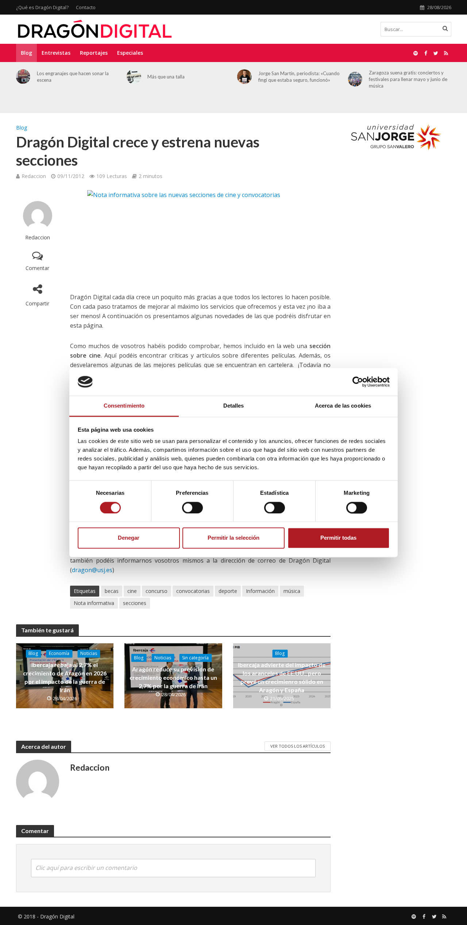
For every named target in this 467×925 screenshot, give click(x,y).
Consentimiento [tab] (124, 406)
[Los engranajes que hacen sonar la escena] (23, 76)
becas (112, 590)
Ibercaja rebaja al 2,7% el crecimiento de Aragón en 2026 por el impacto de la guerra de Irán (65, 677)
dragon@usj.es (92, 570)
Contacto (86, 7)
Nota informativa (94, 603)
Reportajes (94, 52)
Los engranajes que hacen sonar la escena (73, 76)
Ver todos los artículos (297, 746)
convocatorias (193, 590)
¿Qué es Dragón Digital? (42, 7)
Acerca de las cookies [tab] (343, 406)
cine (132, 590)
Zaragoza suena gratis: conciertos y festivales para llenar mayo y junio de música (408, 79)
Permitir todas (338, 538)
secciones (134, 603)
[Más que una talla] (134, 76)
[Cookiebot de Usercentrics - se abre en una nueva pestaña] (358, 381)
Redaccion (34, 176)
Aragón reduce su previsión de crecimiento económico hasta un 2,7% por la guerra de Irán (173, 677)
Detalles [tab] (233, 406)
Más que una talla (166, 77)
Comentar (37, 268)
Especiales (130, 52)
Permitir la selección (233, 538)
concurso (156, 590)
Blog (26, 52)
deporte (228, 590)
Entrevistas (56, 52)
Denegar (128, 538)
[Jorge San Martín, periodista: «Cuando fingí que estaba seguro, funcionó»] (244, 76)
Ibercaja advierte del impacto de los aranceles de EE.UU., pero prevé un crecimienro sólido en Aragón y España (281, 677)
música (291, 590)
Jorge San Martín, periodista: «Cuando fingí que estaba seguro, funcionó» (299, 76)
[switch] (192, 507)
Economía (59, 653)
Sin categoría (195, 658)
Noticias (88, 653)
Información (260, 590)
